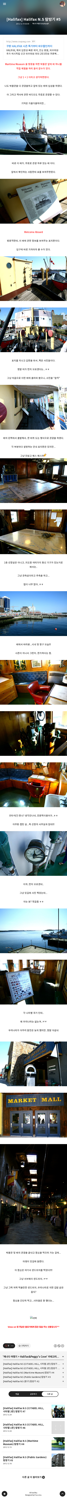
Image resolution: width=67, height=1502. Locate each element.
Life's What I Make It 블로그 (4, 1493)
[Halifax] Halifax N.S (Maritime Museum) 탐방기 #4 (28, 1372)
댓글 (17, 1394)
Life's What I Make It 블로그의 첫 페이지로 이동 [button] (33, 4)
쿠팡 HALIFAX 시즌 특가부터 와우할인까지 (29, 46)
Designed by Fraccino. (33, 1495)
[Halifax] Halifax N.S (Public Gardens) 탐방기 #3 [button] (33, 1460)
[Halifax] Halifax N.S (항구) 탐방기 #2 (21, 1381)
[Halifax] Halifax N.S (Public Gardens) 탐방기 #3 (27, 1376)
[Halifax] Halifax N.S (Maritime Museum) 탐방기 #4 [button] (33, 1444)
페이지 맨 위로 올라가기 (62, 1493)
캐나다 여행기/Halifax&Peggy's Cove (41, 24)
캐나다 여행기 (10, 1356)
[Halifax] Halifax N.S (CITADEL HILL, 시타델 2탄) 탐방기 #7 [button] (33, 1411)
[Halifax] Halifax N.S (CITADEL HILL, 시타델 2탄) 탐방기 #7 (31, 1363)
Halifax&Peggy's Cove (33, 1356)
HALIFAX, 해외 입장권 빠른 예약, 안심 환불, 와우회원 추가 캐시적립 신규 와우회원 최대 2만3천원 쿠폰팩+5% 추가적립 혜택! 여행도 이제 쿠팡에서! (32, 52)
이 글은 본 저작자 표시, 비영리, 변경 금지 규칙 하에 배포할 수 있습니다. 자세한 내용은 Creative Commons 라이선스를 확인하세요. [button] (59, 1345)
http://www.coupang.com (18, 41)
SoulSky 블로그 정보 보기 (62, 4)
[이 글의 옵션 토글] (12, 1345)
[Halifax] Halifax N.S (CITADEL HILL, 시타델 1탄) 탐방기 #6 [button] (33, 1428)
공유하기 (33, 1394)
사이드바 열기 (4, 4)
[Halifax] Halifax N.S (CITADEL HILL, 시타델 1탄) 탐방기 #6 (31, 1368)
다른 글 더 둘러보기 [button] (32, 1477)
